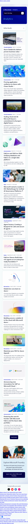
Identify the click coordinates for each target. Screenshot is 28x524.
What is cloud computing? (20, 508)
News (5, 184)
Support (16, 500)
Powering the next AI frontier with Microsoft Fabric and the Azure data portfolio (13, 420)
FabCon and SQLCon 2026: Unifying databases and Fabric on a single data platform (13, 156)
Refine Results (8, 28)
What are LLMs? (18, 512)
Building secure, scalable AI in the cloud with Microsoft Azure (13, 320)
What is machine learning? (16, 510)
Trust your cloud (20, 494)
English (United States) (5, 515)
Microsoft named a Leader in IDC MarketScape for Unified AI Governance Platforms (14, 189)
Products (15, 495)
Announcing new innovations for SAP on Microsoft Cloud (12, 384)
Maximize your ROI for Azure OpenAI (14, 352)
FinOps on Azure (23, 497)
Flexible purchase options (13, 497)
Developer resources (22, 505)
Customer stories (9, 495)
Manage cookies (8, 521)
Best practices (7, 286)
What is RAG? (8, 513)
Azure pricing (21, 495)
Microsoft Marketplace (22, 503)
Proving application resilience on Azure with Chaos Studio (12, 84)
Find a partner (3, 505)
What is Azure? (3, 492)
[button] (14, 437)
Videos (11, 508)
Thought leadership (8, 47)
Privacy (2, 521)
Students (2, 507)
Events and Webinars (9, 507)
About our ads (10, 523)
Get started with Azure (12, 492)
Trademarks (21, 521)
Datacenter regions (11, 494)
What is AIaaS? (10, 512)
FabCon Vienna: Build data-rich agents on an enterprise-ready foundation (14, 259)
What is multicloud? (4, 510)
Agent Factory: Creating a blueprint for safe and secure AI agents (14, 227)
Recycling (4, 523)
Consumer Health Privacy (6, 519)
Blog (16, 505)
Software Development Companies (8, 503)
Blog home (8, 9)
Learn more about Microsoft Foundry (14, 475)
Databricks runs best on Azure (12, 290)
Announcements (7, 79)
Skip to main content (5, 0)
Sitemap (14, 519)
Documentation (10, 505)
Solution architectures (9, 500)
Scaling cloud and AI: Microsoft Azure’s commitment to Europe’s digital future (12, 120)
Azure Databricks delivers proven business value (13, 51)
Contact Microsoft (21, 519)
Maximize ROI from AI (5, 499)
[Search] (22, 13)
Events (5, 255)
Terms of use (15, 521)
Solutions (13, 499)
